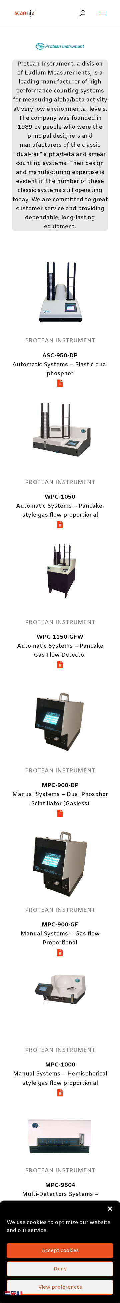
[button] (110, 1209)
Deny (60, 1269)
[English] (14, 1293)
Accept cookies (60, 1250)
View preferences (60, 1287)
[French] (20, 1293)
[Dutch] (8, 1293)
